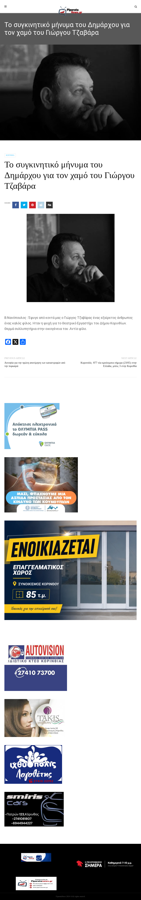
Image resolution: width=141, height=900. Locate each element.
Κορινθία (10, 155)
